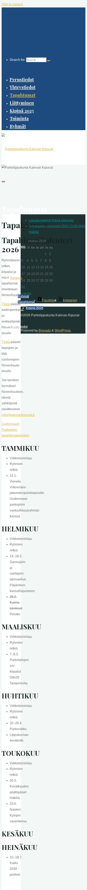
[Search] (48, 60)
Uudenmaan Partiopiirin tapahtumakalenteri (15, 429)
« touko (26, 293)
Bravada (44, 330)
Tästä (6, 304)
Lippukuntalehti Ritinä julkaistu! (51, 220)
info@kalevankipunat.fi (18, 415)
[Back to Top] (22, 310)
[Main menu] (3, 181)
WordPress (63, 330)
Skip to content (12, 4)
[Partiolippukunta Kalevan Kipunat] (27, 149)
